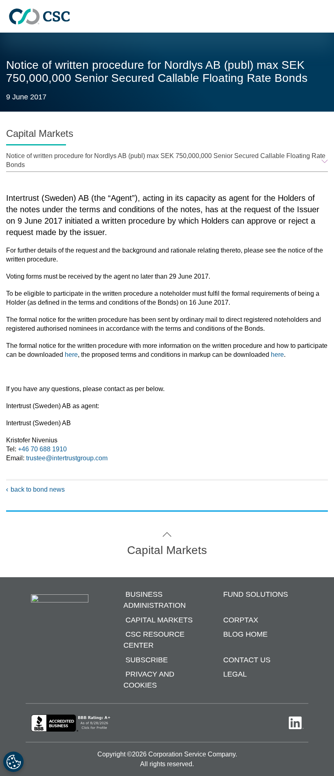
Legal (235, 674)
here (71, 354)
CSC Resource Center (154, 640)
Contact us (246, 660)
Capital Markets (159, 620)
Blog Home (245, 635)
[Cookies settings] (13, 762)
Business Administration (154, 600)
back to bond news (38, 489)
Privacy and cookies (148, 680)
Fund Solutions (255, 595)
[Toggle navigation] (324, 16)
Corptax (240, 620)
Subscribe (146, 660)
